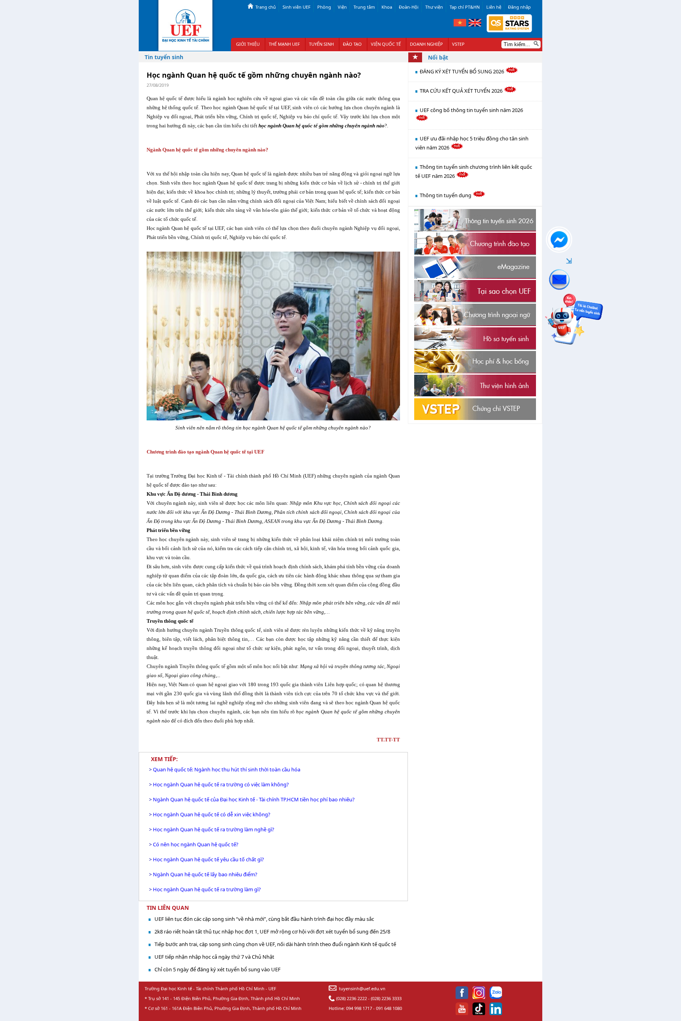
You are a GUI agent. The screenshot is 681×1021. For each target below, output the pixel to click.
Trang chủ (265, 7)
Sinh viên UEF (297, 7)
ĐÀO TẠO (352, 44)
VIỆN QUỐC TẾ (386, 44)
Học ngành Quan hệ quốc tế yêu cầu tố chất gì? (208, 859)
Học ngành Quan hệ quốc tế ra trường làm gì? (207, 889)
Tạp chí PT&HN (465, 7)
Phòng (324, 7)
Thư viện (434, 7)
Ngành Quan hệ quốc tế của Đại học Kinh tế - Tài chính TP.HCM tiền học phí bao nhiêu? (254, 799)
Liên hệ (493, 7)
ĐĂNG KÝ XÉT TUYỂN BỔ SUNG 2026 (462, 71)
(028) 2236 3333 (386, 998)
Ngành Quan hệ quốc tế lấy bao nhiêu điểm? (205, 874)
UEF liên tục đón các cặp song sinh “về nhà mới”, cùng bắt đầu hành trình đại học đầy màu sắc (264, 918)
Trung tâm (364, 7)
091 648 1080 (389, 1008)
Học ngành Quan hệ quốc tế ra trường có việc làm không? (221, 784)
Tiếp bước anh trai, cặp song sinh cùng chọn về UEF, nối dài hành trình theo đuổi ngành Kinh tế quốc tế (275, 944)
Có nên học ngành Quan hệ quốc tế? (195, 844)
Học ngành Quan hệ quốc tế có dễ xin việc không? (211, 814)
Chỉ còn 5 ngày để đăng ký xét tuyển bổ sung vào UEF (217, 969)
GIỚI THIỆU (248, 44)
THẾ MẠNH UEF (284, 44)
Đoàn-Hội (409, 7)
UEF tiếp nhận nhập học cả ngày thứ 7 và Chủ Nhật (214, 956)
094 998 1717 (359, 1008)
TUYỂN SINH (321, 44)
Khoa (386, 7)
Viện (342, 7)
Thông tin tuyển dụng (446, 195)
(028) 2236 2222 (351, 998)
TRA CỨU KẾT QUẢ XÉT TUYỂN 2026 (462, 90)
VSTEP (458, 44)
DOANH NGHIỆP (426, 44)
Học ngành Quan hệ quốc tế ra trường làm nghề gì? (213, 829)
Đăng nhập (519, 7)
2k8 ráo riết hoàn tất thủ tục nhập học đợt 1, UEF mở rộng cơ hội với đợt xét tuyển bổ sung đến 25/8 (272, 931)
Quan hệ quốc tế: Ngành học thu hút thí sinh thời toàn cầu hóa (226, 769)
